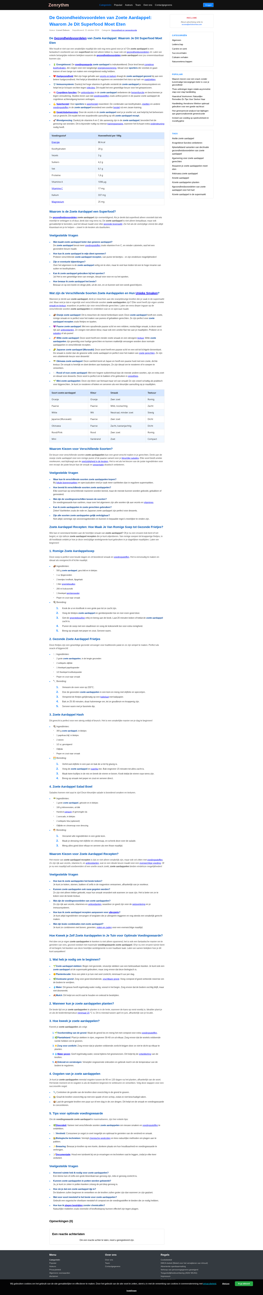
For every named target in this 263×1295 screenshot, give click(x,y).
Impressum (165, 1276)
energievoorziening (107, 68)
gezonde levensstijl (113, 224)
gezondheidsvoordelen (138, 52)
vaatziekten (149, 79)
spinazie (68, 812)
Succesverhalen (179, 53)
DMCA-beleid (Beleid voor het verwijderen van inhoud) (184, 1263)
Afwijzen (225, 1284)
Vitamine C (57, 188)
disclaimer (53, 1276)
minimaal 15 (83, 1013)
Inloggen (208, 5)
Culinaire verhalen (180, 57)
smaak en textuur (57, 305)
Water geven (63, 1054)
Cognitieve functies (66, 92)
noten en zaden (104, 927)
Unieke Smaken (147, 293)
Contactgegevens (163, 5)
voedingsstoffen (101, 96)
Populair (118, 5)
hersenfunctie (137, 92)
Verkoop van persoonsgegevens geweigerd (179, 1270)
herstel (116, 107)
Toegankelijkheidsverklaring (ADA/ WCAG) (179, 1273)
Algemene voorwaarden (59, 1273)
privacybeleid (209, 1284)
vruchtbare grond (111, 979)
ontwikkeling (145, 1054)
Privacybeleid (55, 1270)
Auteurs (129, 5)
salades (57, 333)
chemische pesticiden (100, 1138)
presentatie (98, 465)
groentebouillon (68, 584)
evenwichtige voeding (150, 863)
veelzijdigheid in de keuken (95, 461)
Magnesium (58, 201)
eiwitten (146, 104)
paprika (94, 769)
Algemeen (176, 40)
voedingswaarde (83, 64)
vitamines (148, 502)
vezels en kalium (108, 76)
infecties (91, 88)
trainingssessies (115, 124)
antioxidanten (87, 92)
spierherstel (92, 104)
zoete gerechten (147, 353)
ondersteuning (157, 124)
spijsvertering (138, 904)
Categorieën (105, 5)
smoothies (133, 376)
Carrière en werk (179, 49)
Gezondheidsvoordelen (70, 38)
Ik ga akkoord (244, 1284)
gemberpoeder (73, 593)
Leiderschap (177, 44)
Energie (56, 142)
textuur (140, 338)
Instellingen (132, 1291)
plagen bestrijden (74, 1205)
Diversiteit (61, 1125)
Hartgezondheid (64, 76)
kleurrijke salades (130, 458)
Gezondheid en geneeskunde (124, 30)
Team (138, 5)
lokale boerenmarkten (66, 482)
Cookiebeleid (166, 1260)
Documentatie (63, 1154)
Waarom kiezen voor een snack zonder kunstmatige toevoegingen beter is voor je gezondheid (190, 82)
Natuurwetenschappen (182, 61)
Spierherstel (62, 104)
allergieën (114, 912)
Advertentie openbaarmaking (173, 1266)
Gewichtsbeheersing (67, 112)
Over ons (147, 5)
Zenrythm (58, 5)
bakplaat (104, 697)
